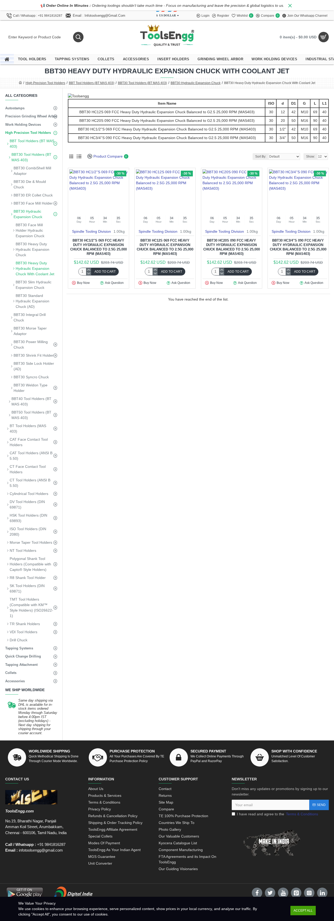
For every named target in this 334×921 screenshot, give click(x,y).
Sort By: (260, 156)
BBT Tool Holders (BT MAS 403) (91, 83)
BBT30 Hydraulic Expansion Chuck (195, 83)
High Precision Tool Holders (45, 83)
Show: (310, 156)
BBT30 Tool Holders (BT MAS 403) (142, 83)
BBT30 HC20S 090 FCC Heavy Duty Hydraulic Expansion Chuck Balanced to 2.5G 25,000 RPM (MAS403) (231, 247)
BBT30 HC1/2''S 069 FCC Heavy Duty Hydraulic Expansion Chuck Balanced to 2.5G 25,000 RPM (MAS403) (98, 247)
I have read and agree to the (277, 814)
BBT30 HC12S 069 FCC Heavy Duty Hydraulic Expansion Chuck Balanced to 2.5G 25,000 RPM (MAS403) (165, 247)
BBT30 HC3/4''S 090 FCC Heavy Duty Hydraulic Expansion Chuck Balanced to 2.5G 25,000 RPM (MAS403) (298, 247)
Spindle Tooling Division (91, 231)
